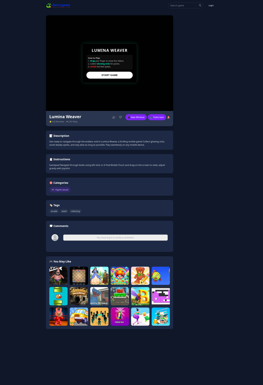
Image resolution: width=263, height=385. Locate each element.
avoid (64, 211)
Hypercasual (60, 189)
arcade (54, 211)
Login (211, 5)
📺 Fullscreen (157, 117)
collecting (75, 211)
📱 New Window (136, 117)
